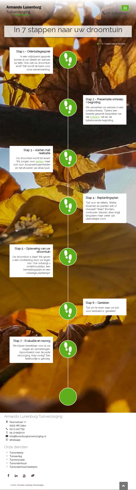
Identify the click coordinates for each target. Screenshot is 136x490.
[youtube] (24, 475)
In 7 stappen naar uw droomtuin (113, 43)
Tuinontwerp (16, 452)
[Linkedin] (16, 475)
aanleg (39, 161)
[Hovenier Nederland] (33, 475)
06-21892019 (115, 13)
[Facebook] (8, 475)
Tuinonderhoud (18, 463)
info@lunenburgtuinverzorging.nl (28, 436)
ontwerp (95, 117)
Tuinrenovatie (17, 459)
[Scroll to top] (123, 486)
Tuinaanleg (16, 456)
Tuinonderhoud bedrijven (24, 466)
